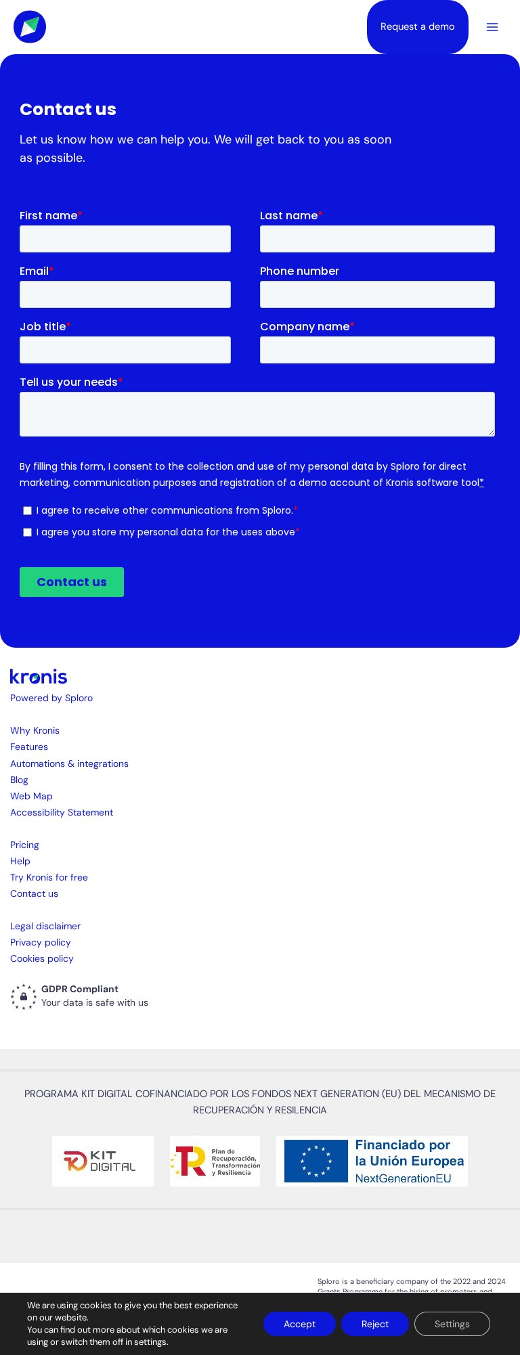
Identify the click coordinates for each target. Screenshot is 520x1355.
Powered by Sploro (51, 698)
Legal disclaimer (45, 926)
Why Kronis (35, 730)
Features (29, 746)
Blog (19, 780)
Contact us (34, 893)
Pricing (24, 845)
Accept (300, 1324)
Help (20, 861)
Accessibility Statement (61, 812)
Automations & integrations (69, 763)
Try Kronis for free (49, 877)
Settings (452, 1324)
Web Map (31, 796)
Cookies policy (42, 958)
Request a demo (418, 26)
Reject (375, 1324)
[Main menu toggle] (492, 27)
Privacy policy (40, 942)
